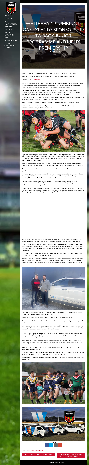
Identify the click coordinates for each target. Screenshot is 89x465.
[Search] (4, 50)
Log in (62, 462)
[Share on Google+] (60, 445)
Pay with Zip (9, 35)
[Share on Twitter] (51, 445)
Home (6, 16)
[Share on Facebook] (47, 445)
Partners (8, 29)
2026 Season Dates (11, 40)
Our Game (8, 27)
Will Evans (59, 52)
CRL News (31, 450)
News (6, 21)
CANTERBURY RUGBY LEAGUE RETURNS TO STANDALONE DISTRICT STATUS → (70, 455)
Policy (7, 32)
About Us (8, 19)
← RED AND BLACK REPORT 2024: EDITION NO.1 (38, 454)
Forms (7, 38)
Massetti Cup (39, 450)
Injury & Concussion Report (9, 45)
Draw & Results (10, 24)
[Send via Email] (56, 445)
